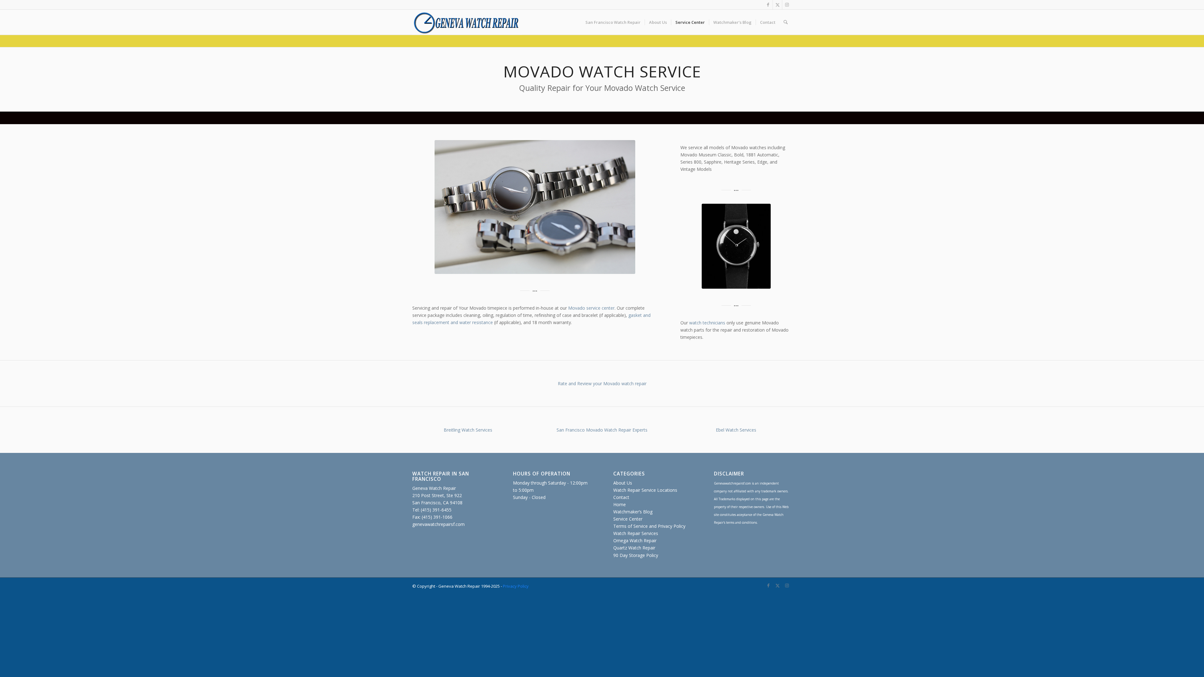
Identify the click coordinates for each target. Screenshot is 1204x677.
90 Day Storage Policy (635, 555)
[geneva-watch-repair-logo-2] (467, 22)
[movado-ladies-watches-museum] (535, 207)
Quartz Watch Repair (634, 548)
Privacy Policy (516, 586)
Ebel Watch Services (736, 430)
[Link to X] (777, 4)
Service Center (627, 519)
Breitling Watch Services (468, 430)
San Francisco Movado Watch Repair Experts (602, 430)
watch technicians (707, 323)
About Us (622, 483)
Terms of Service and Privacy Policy (649, 526)
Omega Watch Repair (635, 540)
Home (619, 504)
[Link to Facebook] (768, 4)
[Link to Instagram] (787, 4)
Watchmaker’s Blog (632, 512)
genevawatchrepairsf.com (438, 524)
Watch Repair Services (635, 533)
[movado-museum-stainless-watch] (736, 246)
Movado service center (591, 308)
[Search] (785, 22)
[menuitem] (613, 22)
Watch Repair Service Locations (645, 490)
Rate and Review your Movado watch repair (602, 383)
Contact (621, 497)
